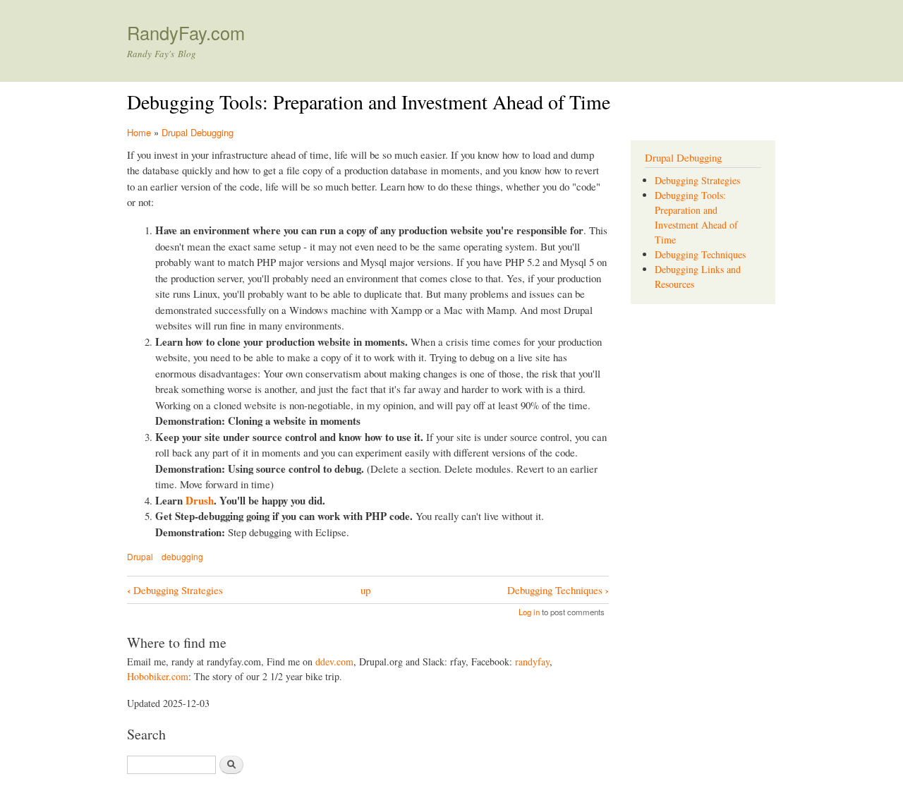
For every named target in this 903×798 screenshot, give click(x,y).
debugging (182, 556)
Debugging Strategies (175, 590)
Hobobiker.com (157, 676)
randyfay (532, 661)
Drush (200, 500)
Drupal (140, 556)
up (365, 590)
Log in (529, 611)
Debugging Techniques (558, 590)
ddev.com (334, 661)
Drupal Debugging (198, 132)
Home (139, 132)
